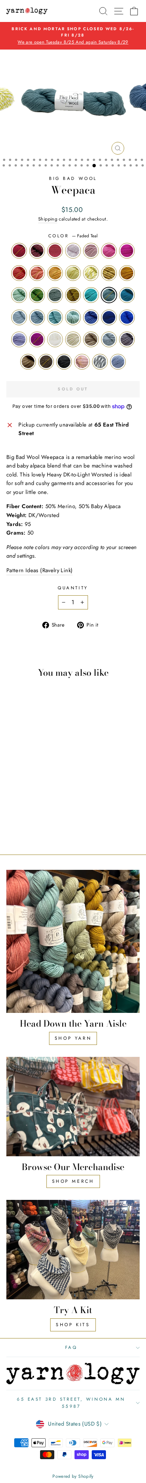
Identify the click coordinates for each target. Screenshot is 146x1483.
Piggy (108, 250)
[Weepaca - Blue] (31, 807)
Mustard (108, 273)
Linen (90, 339)
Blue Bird (108, 317)
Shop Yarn (73, 1038)
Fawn (28, 361)
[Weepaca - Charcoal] (31, 821)
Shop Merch (73, 1181)
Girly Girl (126, 250)
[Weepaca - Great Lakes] (40, 800)
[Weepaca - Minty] (49, 786)
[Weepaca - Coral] (40, 779)
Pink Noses (90, 250)
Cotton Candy (73, 250)
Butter (73, 273)
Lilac (19, 339)
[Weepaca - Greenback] (23, 793)
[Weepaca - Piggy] (14, 779)
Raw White (73, 339)
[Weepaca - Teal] (14, 800)
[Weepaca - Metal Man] (49, 814)
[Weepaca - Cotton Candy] (40, 771)
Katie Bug (19, 273)
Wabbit (108, 339)
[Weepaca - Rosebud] (31, 771)
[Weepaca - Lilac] (40, 807)
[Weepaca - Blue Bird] (23, 807)
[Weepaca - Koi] (49, 779)
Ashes (19, 317)
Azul (73, 317)
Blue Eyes (37, 317)
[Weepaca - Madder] (23, 771)
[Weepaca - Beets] (49, 807)
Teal (126, 295)
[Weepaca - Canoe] (23, 821)
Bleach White (55, 339)
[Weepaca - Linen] (31, 814)
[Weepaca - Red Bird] (14, 771)
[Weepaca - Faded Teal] (49, 793)
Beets (37, 339)
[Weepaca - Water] (40, 793)
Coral (37, 273)
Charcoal (64, 361)
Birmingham (117, 361)
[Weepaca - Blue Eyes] (31, 800)
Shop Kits (73, 1324)
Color (73, 235)
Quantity (73, 587)
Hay (126, 273)
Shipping (47, 219)
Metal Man (126, 339)
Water (90, 295)
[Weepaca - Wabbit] (40, 814)
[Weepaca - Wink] (14, 807)
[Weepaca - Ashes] (23, 800)
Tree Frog (37, 295)
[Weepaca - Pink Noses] (49, 771)
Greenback (55, 295)
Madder (37, 250)
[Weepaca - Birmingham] (31, 828)
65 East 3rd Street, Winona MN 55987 (71, 1402)
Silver (99, 361)
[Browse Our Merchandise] (73, 1106)
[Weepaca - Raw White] (23, 814)
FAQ (71, 1347)
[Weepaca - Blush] (40, 821)
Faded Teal (108, 295)
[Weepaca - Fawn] (14, 821)
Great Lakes (55, 317)
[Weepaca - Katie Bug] (31, 779)
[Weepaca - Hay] (40, 786)
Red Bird (19, 250)
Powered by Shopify (73, 1476)
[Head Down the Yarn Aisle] (73, 941)
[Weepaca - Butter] (14, 786)
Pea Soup (73, 295)
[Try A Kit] (73, 1249)
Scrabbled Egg (90, 273)
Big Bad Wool (73, 178)
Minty (19, 295)
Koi (55, 273)
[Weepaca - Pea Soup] (31, 793)
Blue (126, 317)
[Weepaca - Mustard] (31, 786)
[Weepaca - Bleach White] (14, 814)
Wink (90, 317)
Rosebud (55, 250)
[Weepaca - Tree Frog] (14, 793)
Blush (81, 361)
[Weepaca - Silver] (49, 821)
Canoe (46, 361)
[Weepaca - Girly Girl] (23, 779)
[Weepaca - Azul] (49, 800)
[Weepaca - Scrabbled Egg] (23, 786)
